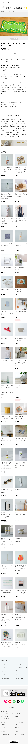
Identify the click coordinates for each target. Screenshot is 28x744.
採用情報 (17, 731)
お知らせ (3, 722)
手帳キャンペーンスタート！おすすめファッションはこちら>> (14, 11)
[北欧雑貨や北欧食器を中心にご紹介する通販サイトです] (14, 7)
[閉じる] (18, 741)
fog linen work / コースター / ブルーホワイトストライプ (7, 245)
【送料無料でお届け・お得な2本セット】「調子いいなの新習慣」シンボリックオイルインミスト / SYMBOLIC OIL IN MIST (7, 542)
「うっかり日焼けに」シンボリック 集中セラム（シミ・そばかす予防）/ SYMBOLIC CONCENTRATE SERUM (7, 466)
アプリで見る (13, 741)
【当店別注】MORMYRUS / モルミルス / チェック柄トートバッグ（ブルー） (7, 644)
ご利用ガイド (4, 724)
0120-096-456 (18, 713)
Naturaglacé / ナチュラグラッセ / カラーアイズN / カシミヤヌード (20, 592)
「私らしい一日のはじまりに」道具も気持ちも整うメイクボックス (21, 194)
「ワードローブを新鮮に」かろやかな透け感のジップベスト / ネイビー (20, 220)
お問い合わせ (17, 724)
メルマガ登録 (14, 54)
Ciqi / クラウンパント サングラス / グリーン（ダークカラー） (7, 491)
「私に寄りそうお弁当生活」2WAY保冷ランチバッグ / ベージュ (20, 338)
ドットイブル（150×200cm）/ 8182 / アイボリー (7, 440)
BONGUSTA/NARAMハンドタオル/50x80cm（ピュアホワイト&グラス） (7, 592)
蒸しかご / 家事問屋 (6, 289)
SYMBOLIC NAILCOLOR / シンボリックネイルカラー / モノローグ (7, 169)
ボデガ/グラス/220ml (6, 267)
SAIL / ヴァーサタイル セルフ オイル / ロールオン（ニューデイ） (7, 567)
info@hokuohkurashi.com (7, 713)
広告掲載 (3, 727)
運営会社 (3, 731)
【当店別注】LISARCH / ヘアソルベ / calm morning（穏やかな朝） (20, 540)
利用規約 (17, 727)
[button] (2, 27)
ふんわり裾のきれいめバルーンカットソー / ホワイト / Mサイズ (7, 362)
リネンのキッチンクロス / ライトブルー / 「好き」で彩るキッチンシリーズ (7, 313)
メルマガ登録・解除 (19, 722)
